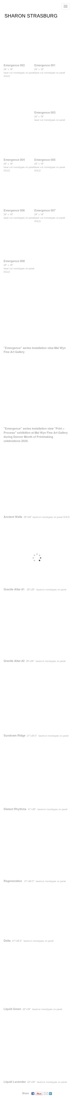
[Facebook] (32, 1093)
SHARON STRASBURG (30, 16)
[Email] (46, 1093)
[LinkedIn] (50, 1093)
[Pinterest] (39, 1093)
